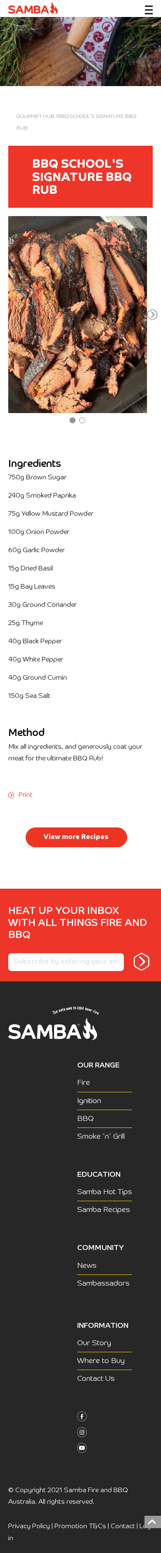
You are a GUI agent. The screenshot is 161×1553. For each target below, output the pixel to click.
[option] (77, 314)
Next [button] (152, 314)
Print (26, 795)
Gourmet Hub (35, 116)
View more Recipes (76, 837)
